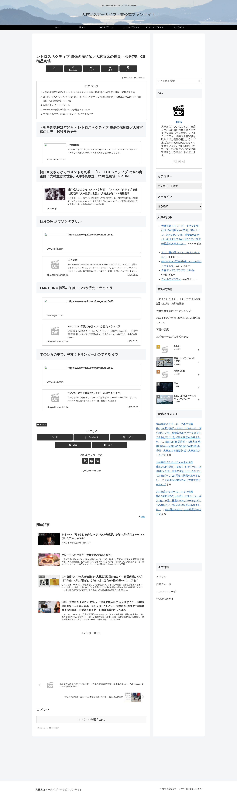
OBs (179, 121)
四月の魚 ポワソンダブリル (56, 105)
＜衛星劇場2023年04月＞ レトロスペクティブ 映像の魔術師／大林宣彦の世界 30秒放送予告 (89, 92)
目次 (87, 86)
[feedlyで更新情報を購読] (91, 461)
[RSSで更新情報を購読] (97, 461)
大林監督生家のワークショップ (173, 310)
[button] (128, 68)
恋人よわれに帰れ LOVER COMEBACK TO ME (178, 320)
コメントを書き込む (91, 719)
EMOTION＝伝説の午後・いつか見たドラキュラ (66, 109)
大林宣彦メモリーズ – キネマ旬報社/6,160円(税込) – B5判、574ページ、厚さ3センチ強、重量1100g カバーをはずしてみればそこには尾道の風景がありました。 (181, 234)
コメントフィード (166, 591)
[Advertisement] (91, 45)
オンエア (43, 425)
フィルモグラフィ (171, 279)
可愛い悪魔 (162, 329)
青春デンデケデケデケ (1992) (177, 270)
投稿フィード (163, 584)
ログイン (161, 577)
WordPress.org (164, 598)
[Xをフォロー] (85, 461)
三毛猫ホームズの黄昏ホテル (172, 336)
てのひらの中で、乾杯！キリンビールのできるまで (68, 114)
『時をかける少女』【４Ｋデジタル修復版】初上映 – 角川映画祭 (178, 301)
